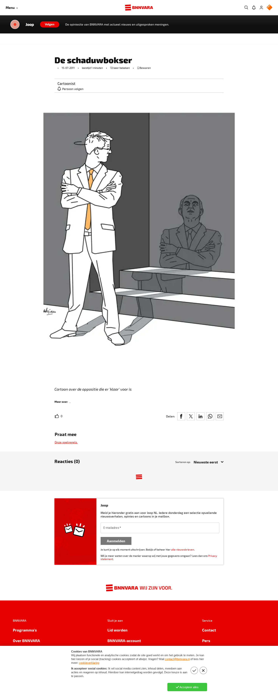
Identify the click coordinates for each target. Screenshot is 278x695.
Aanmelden (116, 541)
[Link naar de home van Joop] (14, 24)
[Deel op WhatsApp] (210, 416)
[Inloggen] (261, 7)
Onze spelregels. (66, 442)
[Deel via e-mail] (220, 416)
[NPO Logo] (269, 8)
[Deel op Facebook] (181, 416)
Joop (30, 24)
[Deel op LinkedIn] (200, 416)
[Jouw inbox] (254, 7)
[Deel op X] (191, 416)
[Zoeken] (246, 7)
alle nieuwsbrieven (182, 549)
